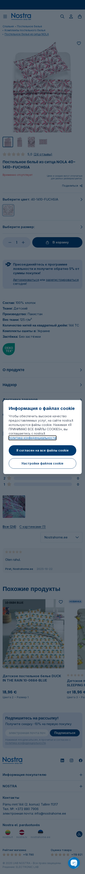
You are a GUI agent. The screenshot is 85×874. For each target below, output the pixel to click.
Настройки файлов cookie (42, 463)
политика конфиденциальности (32, 438)
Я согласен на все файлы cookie (42, 450)
